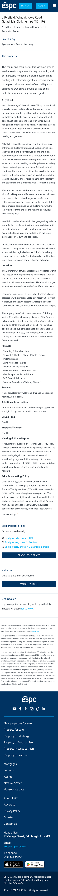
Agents (8, 776)
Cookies (9, 817)
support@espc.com (15, 846)
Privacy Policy (12, 811)
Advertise (9, 804)
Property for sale (14, 729)
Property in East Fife (16, 755)
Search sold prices (29, 555)
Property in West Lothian (19, 748)
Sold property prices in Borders (21, 542)
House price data (14, 789)
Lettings (9, 770)
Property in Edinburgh (17, 736)
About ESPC (11, 798)
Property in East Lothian (18, 742)
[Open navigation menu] (54, 6)
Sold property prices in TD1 (19, 538)
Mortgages (10, 764)
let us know (27, 609)
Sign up (25, 6)
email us (35, 631)
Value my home (29, 584)
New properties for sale (18, 723)
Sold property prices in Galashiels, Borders (27, 547)
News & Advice (13, 783)
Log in (42, 6)
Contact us (10, 823)
